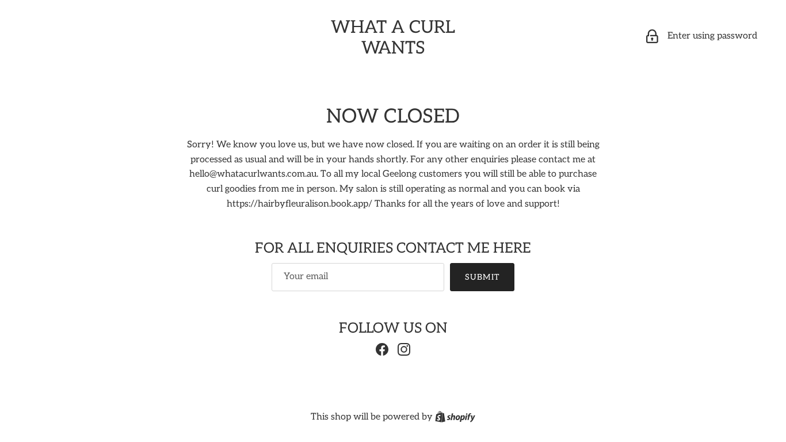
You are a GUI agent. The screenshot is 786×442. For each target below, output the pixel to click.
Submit (482, 277)
